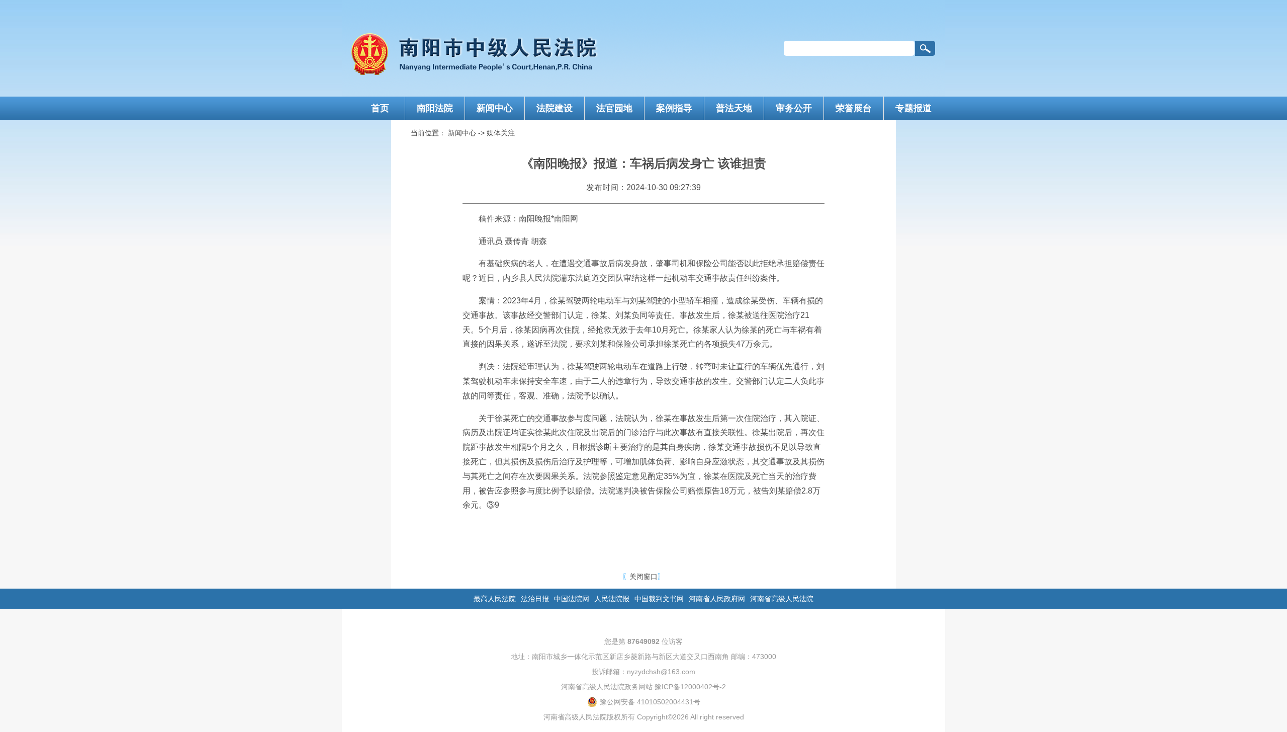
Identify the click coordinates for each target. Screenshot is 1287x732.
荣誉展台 (854, 108)
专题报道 (913, 108)
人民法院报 (611, 599)
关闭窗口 (643, 577)
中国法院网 (571, 599)
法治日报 (535, 599)
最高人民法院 (495, 599)
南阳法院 (435, 108)
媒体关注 (501, 133)
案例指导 (674, 108)
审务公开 (794, 108)
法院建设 (554, 108)
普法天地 (734, 108)
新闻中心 (495, 108)
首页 (380, 108)
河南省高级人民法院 (781, 599)
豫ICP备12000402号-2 (690, 687)
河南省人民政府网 (717, 599)
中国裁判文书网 (659, 599)
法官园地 (614, 108)
